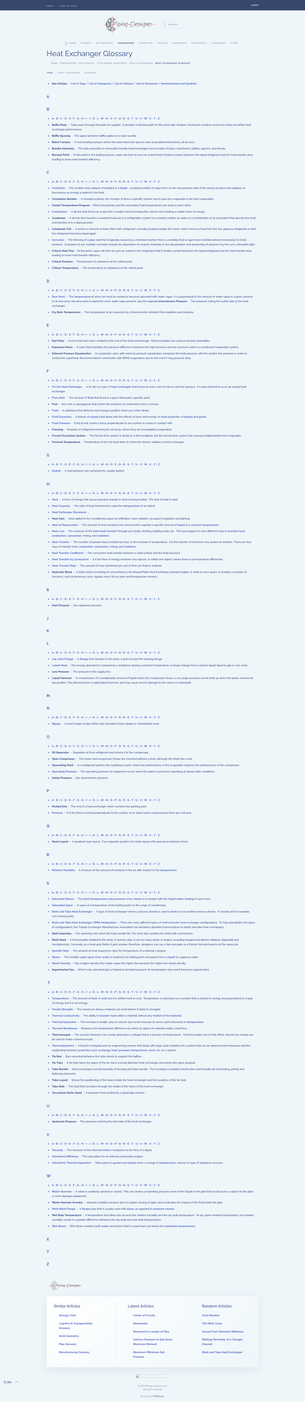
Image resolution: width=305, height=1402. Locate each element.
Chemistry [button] (146, 43)
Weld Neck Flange (64, 1208)
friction (106, 1150)
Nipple (56, 723)
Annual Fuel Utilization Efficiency (223, 1331)
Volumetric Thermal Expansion (71, 1162)
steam (138, 899)
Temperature (60, 998)
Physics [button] (162, 43)
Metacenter (140, 1323)
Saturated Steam (63, 899)
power (97, 542)
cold (174, 499)
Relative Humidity (63, 870)
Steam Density (61, 963)
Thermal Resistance (64, 1028)
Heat (55, 499)
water (180, 899)
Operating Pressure (64, 771)
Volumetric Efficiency (65, 1156)
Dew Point (58, 296)
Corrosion (58, 239)
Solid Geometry (69, 1336)
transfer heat (236, 531)
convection (74, 535)
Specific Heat (60, 950)
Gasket (56, 470)
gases (202, 416)
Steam (56, 957)
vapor (83, 957)
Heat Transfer (60, 542)
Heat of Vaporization (65, 525)
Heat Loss (58, 531)
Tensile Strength (62, 1009)
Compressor (59, 211)
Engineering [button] (126, 43)
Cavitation (58, 188)
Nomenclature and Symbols (179, 83)
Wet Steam (59, 1226)
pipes (130, 1208)
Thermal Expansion (64, 1022)
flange (84, 659)
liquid (123, 188)
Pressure (57, 812)
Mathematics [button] (104, 43)
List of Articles (124, 83)
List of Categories (100, 83)
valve (81, 1191)
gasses (117, 1162)
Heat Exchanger (69, 73)
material (176, 1015)
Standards (218, 43)
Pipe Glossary (67, 1344)
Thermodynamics (63, 1045)
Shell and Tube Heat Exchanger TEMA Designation (84, 922)
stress (145, 410)
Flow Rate (58, 397)
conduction (59, 535)
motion (157, 1015)
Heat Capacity (61, 505)
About (51, 6)
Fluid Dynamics (61, 416)
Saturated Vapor (62, 905)
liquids (188, 416)
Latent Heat (59, 665)
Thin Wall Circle (212, 1323)
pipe (92, 239)
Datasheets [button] (199, 43)
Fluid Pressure (61, 423)
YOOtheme (158, 1396)
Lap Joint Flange (62, 659)
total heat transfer (105, 531)
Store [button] (234, 43)
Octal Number (211, 1315)
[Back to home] (129, 24)
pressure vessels (163, 1208)
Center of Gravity (144, 1315)
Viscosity (57, 1150)
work (152, 1050)
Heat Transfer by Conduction (70, 559)
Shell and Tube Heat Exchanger (72, 911)
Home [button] (72, 43)
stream (153, 911)
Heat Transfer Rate (64, 565)
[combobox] (181, 24)
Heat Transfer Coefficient (67, 553)
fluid (91, 397)
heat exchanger (121, 386)
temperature (82, 296)
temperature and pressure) (108, 899)
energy (105, 1050)
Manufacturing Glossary (74, 1352)
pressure (124, 1050)
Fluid (55, 410)
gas (91, 957)
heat (174, 911)
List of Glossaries (147, 83)
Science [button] (86, 43)
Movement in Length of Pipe (151, 1331)
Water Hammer (62, 1191)
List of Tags (78, 83)
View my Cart (68, 6)
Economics (179, 43)
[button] (254, 5)
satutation (171, 1226)
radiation (103, 535)
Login (254, 5)
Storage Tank (67, 1315)
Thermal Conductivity (65, 1015)
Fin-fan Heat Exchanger (67, 386)
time (122, 397)
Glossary (90, 73)
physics (95, 416)
